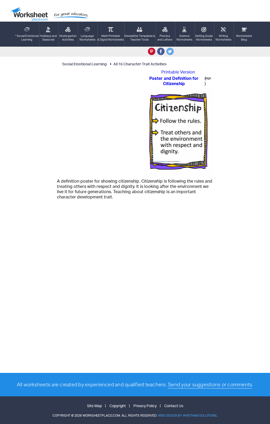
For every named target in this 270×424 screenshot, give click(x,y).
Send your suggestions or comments (210, 384)
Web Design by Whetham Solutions (187, 415)
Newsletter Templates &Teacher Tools (139, 37)
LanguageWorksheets (87, 37)
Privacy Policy (145, 405)
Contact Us (173, 405)
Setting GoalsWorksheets (204, 37)
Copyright (117, 405)
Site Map (94, 405)
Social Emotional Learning (84, 64)
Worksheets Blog (244, 37)
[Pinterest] (151, 51)
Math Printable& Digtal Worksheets (110, 37)
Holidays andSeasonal (48, 37)
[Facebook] (161, 51)
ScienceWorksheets (184, 37)
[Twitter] (170, 51)
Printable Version (178, 72)
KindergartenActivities (67, 37)
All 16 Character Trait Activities (139, 64)
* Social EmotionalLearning (26, 37)
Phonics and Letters (164, 37)
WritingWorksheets (223, 37)
